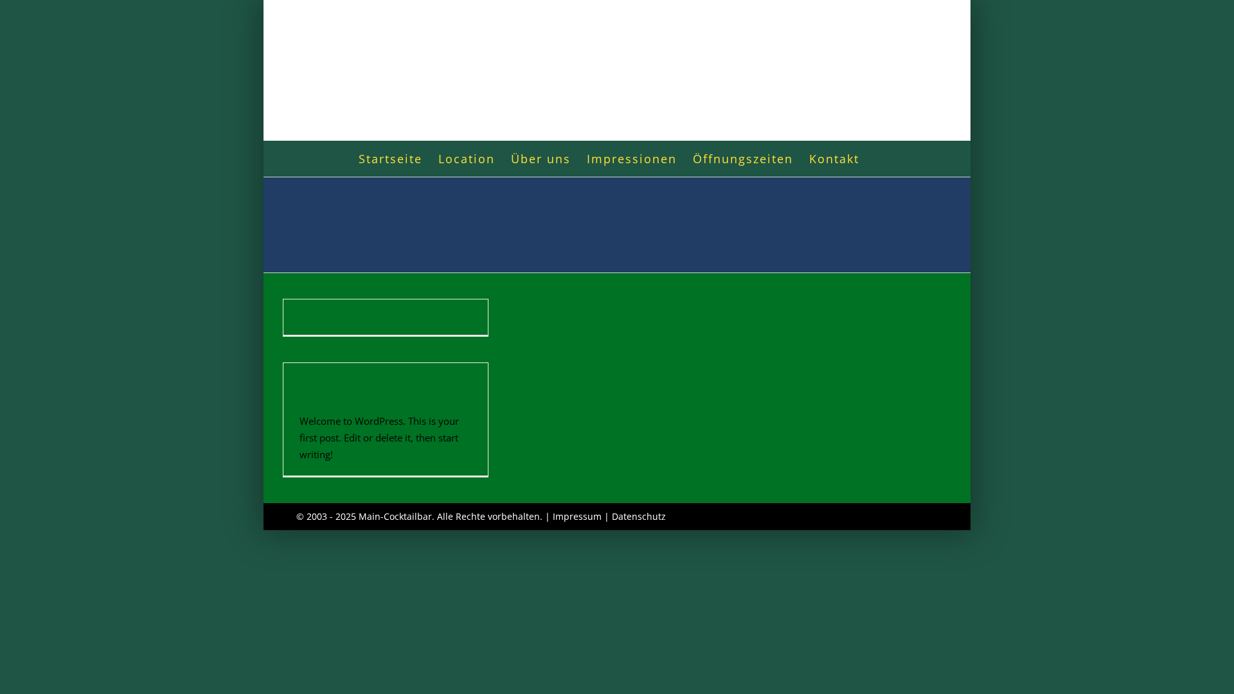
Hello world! (371, 395)
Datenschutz (639, 516)
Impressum (577, 516)
